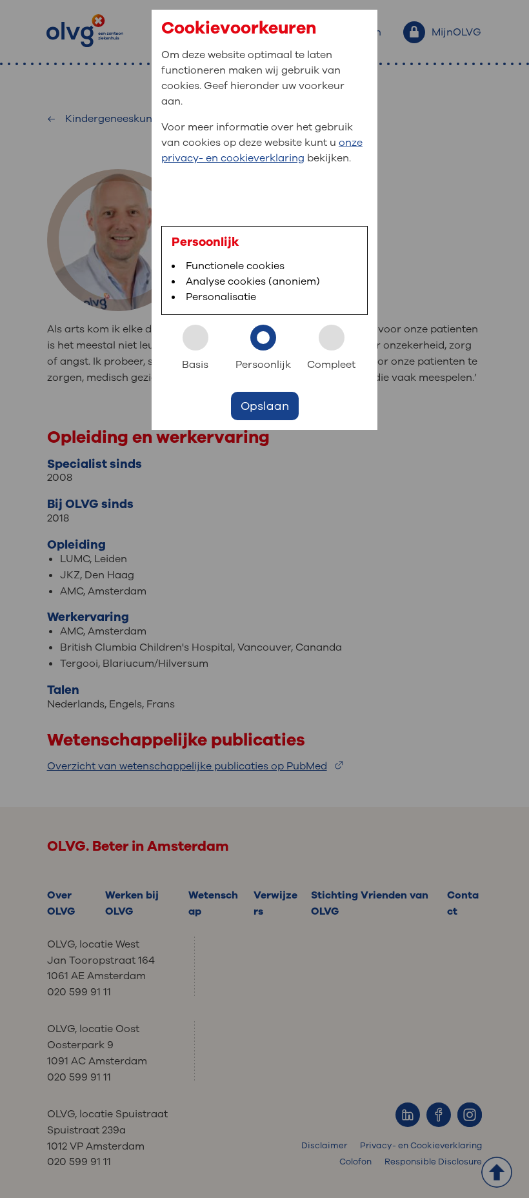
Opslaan (265, 406)
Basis (195, 365)
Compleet (331, 365)
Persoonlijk (263, 365)
